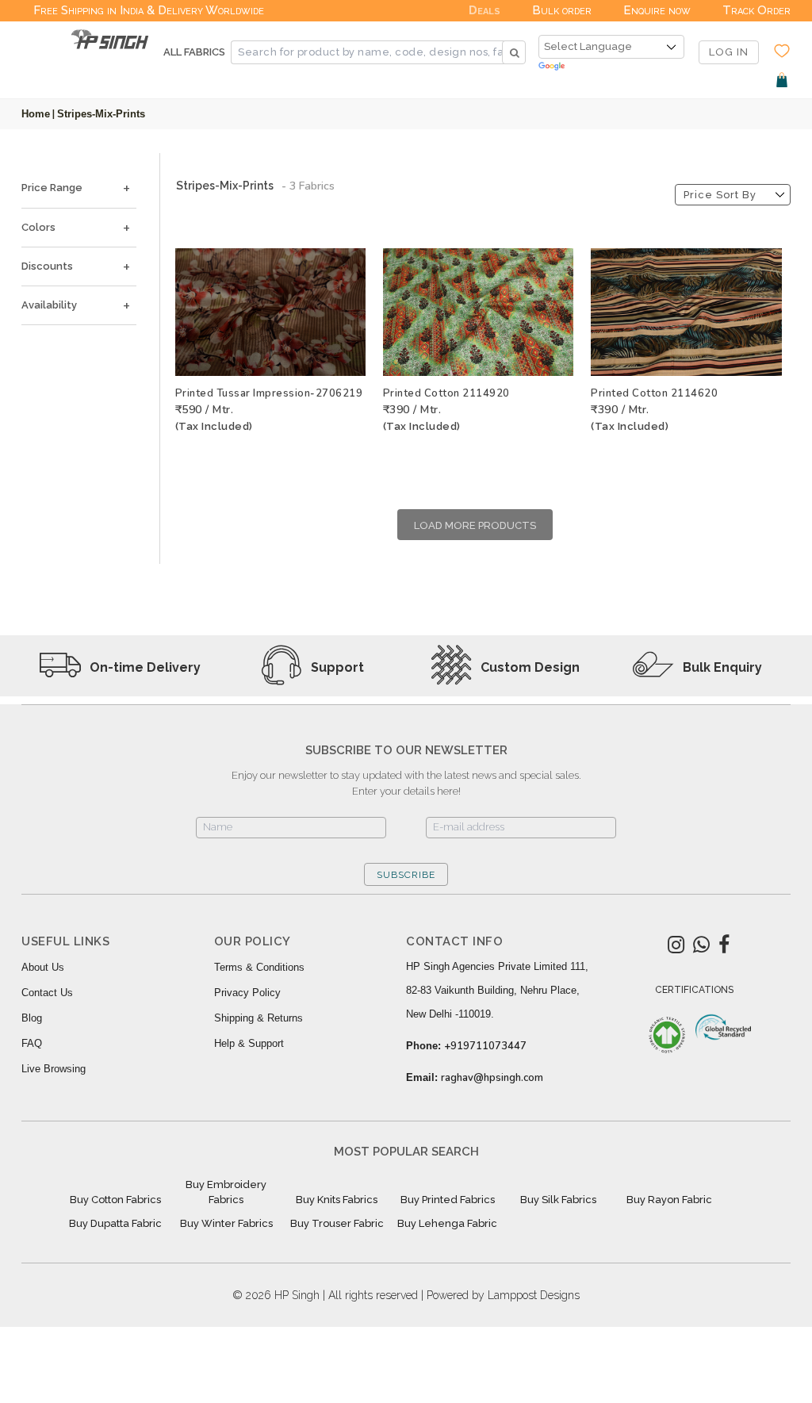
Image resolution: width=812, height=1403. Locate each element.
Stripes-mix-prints (101, 114)
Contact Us (47, 993)
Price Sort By (720, 195)
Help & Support (249, 1043)
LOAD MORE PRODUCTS (475, 525)
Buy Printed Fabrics (447, 1200)
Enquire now (657, 10)
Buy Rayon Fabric (669, 1200)
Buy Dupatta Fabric (115, 1223)
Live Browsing (53, 1069)
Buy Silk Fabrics (558, 1200)
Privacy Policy (247, 993)
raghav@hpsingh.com (492, 1078)
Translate (611, 67)
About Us (42, 967)
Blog (31, 1018)
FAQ (31, 1043)
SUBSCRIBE (406, 874)
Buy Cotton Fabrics (115, 1200)
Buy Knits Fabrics (336, 1200)
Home (35, 114)
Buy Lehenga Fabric (447, 1223)
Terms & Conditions (259, 967)
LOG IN (729, 52)
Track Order (756, 10)
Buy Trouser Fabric (337, 1223)
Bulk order (562, 10)
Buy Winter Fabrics (226, 1223)
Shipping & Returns (258, 1018)
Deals (484, 10)
